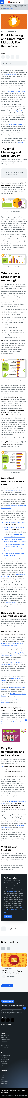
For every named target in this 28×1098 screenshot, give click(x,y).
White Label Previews (6, 1048)
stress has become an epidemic (14, 490)
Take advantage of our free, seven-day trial (14, 910)
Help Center (4, 1057)
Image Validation (5, 1043)
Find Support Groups (16, 534)
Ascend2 (20, 142)
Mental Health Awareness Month (15, 91)
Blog (2, 1065)
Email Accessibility (5, 1039)
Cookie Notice (12, 1090)
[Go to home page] (14, 2)
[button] (26, 2)
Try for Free (4, 1083)
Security (3, 1050)
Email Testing (4, 1041)
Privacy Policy (4, 1090)
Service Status (4, 1061)
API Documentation (5, 1059)
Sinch (2, 1079)
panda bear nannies (10, 74)
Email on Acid (11, 891)
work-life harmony (11, 603)
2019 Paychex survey (15, 124)
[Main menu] (2, 2)
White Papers (4, 1063)
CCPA (19, 1090)
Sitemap (3, 1067)
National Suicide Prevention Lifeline (14, 522)
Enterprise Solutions (6, 1045)
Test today (8, 916)
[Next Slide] (8, 948)
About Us (3, 1073)
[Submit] (24, 1008)
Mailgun (3, 1075)
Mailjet (2, 1077)
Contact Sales (4, 1081)
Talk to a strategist (8, 1001)
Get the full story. (9, 8)
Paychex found (20, 111)
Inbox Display (4, 1037)
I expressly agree (21, 1010)
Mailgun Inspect (5, 1035)
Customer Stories (5, 1055)
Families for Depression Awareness (14, 537)
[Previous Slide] (3, 948)
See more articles (7, 986)
